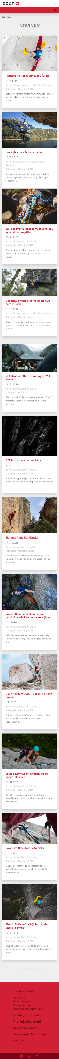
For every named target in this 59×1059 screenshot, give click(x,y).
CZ (55, 4)
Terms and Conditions (29, 1034)
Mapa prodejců (21, 1001)
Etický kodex (20, 1041)
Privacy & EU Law (26, 1015)
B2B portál (19, 998)
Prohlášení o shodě (27, 1021)
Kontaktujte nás (22, 1005)
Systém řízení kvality (25, 1028)
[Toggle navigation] (5, 10)
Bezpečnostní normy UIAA (28, 1009)
